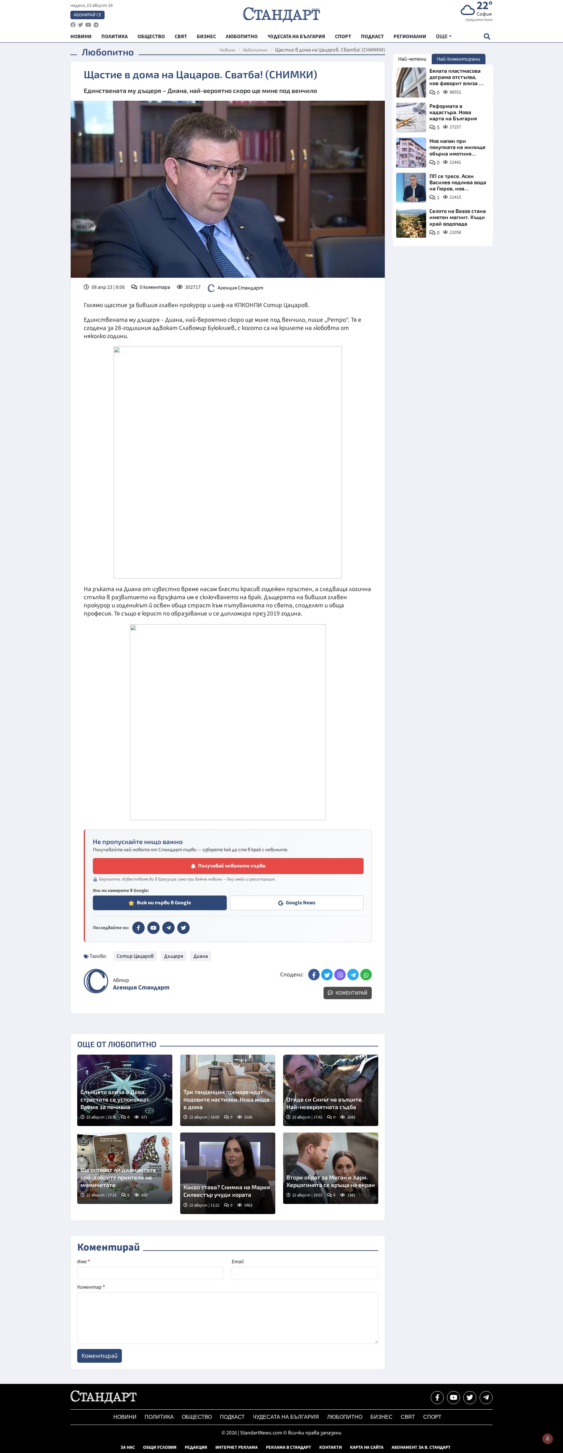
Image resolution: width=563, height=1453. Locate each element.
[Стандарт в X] (183, 928)
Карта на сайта (366, 1447)
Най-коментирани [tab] (458, 59)
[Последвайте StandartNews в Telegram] (96, 25)
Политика (159, 1417)
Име (83, 1261)
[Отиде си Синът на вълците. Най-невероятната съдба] (330, 1090)
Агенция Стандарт (240, 287)
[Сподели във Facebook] (314, 974)
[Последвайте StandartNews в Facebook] (73, 25)
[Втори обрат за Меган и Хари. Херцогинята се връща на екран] (330, 1168)
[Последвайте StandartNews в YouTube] (88, 25)
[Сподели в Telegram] (353, 974)
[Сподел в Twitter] (327, 974)
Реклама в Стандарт (288, 1447)
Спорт (432, 1417)
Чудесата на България (286, 1417)
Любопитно (255, 50)
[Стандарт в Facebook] (138, 928)
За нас (128, 1447)
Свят (408, 1417)
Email (238, 1261)
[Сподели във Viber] (340, 974)
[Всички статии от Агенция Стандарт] (96, 981)
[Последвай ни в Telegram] (486, 1397)
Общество (197, 1417)
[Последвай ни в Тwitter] (469, 1397)
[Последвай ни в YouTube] (453, 1397)
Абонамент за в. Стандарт (421, 1447)
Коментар (91, 1287)
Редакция (196, 1447)
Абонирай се (87, 15)
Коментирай (351, 993)
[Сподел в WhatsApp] (366, 974)
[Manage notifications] (547, 1438)
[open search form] (487, 36)
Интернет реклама (236, 1447)
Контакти (330, 1447)
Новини (228, 50)
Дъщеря (173, 956)
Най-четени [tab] (412, 59)
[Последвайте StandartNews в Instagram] (80, 25)
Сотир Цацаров (135, 956)
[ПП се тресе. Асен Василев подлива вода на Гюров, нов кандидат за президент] (411, 188)
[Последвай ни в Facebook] (437, 1397)
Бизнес (381, 1417)
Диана (201, 956)
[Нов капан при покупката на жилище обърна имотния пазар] (411, 153)
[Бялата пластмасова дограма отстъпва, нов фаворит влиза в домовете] (411, 82)
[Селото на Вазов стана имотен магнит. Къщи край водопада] (411, 223)
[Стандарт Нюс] (103, 1401)
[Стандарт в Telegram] (168, 928)
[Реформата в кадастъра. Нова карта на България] (411, 118)
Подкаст (232, 1417)
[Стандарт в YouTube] (153, 928)
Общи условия (160, 1447)
